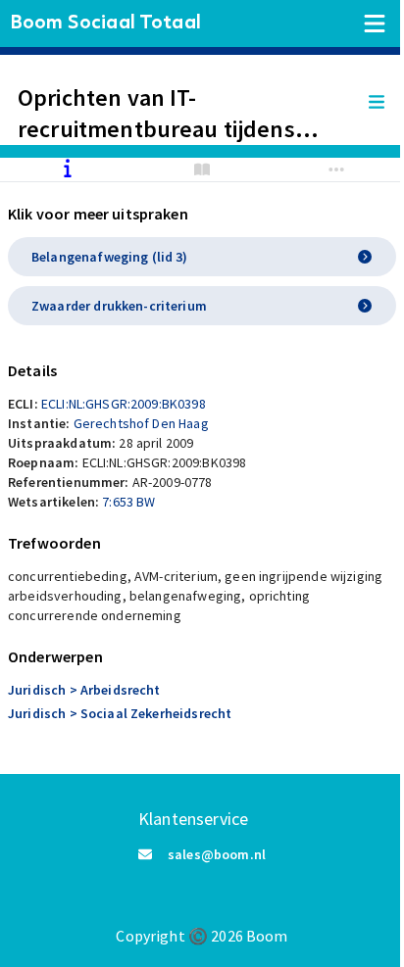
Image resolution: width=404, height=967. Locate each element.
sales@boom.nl (217, 854)
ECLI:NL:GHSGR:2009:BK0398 (123, 403)
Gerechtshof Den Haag (141, 423)
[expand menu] (386, 103)
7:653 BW (128, 501)
